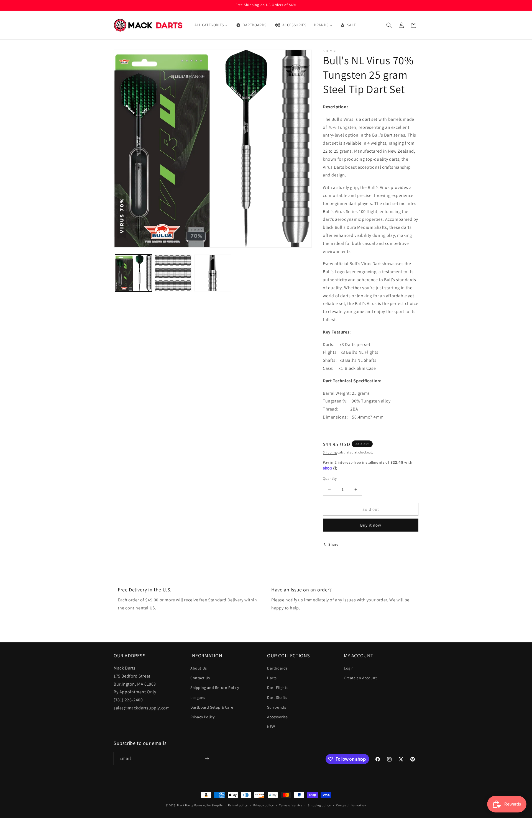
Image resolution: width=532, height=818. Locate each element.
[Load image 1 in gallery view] (133, 273)
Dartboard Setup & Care (211, 707)
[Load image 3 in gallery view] (212, 273)
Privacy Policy (202, 716)
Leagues (197, 697)
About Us (198, 668)
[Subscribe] (207, 758)
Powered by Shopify (208, 805)
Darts (272, 677)
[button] (389, 25)
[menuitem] (211, 25)
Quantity (330, 478)
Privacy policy (263, 805)
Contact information (351, 805)
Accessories (277, 716)
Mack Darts (185, 805)
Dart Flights (277, 687)
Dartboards (277, 668)
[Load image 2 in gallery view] (173, 273)
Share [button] (333, 544)
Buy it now (370, 525)
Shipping (330, 452)
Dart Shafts (277, 697)
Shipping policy (319, 805)
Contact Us (200, 677)
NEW (271, 726)
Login (349, 668)
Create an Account (360, 677)
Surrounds (276, 707)
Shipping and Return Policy (214, 687)
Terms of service (290, 805)
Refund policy (238, 805)
